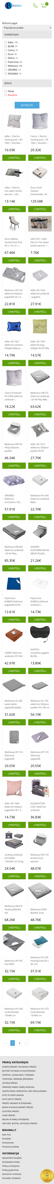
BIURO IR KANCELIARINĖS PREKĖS (17, 1107)
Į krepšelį (14, 157)
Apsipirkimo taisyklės (12, 1158)
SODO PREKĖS (8, 1115)
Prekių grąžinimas (10, 1170)
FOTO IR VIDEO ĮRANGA (13, 1095)
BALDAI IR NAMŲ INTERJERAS (15, 1119)
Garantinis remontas (11, 1174)
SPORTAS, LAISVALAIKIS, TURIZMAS (18, 1075)
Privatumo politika (10, 1146)
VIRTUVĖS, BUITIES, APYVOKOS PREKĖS (19, 1123)
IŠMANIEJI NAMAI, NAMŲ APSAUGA (18, 1087)
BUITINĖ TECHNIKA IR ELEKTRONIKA (18, 1071)
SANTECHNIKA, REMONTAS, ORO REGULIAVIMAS (24, 1091)
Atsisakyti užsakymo (11, 1178)
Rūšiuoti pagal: (10, 23)
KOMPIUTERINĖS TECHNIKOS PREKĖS (19, 1066)
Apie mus (6, 1134)
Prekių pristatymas (11, 1166)
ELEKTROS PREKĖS (10, 1111)
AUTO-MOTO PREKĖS (12, 1099)
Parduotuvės (8, 1142)
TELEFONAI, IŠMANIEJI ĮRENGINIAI (17, 1079)
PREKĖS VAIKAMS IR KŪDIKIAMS (16, 1103)
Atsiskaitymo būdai (11, 1162)
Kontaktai (6, 1138)
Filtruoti (27, 105)
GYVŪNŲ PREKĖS (10, 1083)
